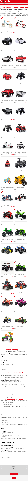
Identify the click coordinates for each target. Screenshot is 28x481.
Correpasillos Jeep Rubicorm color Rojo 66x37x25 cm (7, 170)
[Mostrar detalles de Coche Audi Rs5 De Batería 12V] (20, 41)
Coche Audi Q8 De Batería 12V (7, 48)
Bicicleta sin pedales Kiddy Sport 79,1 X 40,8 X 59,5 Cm (7, 31)
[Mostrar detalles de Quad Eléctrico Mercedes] (7, 267)
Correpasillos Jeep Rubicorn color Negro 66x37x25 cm (20, 170)
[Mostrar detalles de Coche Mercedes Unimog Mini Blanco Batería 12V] (7, 128)
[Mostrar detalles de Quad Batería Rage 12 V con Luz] (20, 250)
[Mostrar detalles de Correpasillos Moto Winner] (20, 180)
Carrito (27, 1)
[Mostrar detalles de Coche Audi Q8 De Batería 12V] (7, 41)
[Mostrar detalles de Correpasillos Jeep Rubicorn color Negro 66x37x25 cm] (20, 163)
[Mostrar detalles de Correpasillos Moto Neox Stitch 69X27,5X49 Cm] (7, 180)
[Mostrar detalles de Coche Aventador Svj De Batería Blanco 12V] (7, 58)
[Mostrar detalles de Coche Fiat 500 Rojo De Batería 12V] (7, 76)
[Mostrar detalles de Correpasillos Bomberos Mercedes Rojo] (20, 128)
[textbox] (13, 3)
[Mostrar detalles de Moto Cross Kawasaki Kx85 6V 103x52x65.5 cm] (7, 232)
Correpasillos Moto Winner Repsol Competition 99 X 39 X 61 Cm (7, 205)
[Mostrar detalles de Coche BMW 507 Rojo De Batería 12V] (20, 58)
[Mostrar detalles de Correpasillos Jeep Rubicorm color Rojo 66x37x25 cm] (7, 163)
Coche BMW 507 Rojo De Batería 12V (20, 65)
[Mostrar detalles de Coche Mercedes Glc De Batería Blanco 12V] (20, 93)
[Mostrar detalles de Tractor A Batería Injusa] (20, 319)
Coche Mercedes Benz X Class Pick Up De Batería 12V (7, 100)
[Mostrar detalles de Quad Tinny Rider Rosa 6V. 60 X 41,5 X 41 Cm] (20, 302)
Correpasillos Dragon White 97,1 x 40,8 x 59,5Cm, (7, 153)
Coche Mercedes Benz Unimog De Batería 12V (20, 83)
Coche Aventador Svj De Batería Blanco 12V (7, 65)
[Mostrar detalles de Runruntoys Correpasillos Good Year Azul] (7, 319)
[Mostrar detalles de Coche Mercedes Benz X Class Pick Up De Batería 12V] (7, 93)
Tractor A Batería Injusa (20, 326)
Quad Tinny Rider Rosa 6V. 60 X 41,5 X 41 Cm (20, 309)
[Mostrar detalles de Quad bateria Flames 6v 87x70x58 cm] (7, 250)
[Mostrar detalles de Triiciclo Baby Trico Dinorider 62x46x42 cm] (7, 337)
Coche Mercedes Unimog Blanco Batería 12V (20, 117)
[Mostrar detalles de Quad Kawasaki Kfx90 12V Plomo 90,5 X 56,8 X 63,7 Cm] (20, 267)
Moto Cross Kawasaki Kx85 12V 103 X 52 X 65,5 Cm (21, 222)
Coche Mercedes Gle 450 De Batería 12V (7, 117)
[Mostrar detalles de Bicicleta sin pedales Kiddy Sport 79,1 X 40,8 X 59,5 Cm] (7, 23)
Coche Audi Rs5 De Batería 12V (20, 48)
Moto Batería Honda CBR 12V (7, 222)
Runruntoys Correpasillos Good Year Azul (7, 326)
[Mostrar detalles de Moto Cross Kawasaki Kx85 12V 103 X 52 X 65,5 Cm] (20, 215)
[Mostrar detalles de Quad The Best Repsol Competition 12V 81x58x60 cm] (20, 284)
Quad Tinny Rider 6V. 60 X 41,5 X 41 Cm (7, 309)
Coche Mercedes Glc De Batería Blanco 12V (21, 100)
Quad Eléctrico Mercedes (7, 274)
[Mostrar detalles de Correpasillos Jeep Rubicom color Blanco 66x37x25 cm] (20, 145)
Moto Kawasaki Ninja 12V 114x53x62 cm (20, 239)
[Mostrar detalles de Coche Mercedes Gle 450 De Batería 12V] (7, 110)
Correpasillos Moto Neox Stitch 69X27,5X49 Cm (7, 187)
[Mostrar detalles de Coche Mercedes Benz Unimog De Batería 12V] (20, 76)
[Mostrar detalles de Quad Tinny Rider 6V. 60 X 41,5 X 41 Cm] (7, 302)
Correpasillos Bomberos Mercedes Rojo (20, 135)
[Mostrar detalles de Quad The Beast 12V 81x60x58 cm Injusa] (7, 284)
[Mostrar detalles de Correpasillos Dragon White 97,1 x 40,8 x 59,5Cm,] (7, 145)
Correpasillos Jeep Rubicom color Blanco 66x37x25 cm (20, 153)
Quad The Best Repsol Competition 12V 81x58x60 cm (20, 292)
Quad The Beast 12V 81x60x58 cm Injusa (7, 291)
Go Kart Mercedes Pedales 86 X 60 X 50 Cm (21, 204)
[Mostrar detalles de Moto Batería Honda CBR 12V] (7, 215)
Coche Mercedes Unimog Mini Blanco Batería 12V (7, 135)
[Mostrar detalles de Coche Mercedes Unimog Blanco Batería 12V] (20, 110)
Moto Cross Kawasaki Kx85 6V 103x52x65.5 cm (7, 240)
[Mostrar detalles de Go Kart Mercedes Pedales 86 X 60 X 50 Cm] (20, 197)
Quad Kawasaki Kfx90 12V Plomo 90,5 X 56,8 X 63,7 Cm (20, 274)
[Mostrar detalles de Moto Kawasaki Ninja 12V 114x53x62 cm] (20, 232)
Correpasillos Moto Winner (20, 187)
